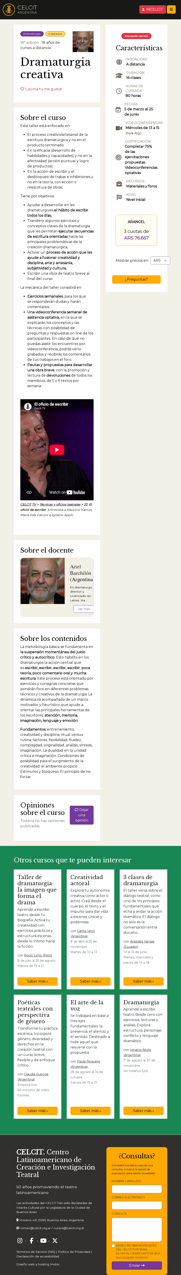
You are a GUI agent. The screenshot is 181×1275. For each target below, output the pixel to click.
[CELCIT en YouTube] (43, 1240)
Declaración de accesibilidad (37, 1256)
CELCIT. (30, 1152)
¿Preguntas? (136, 279)
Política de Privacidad (74, 1251)
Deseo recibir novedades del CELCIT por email (138, 1251)
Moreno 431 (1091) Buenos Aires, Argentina (51, 1220)
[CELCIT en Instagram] (19, 1240)
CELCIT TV (28, 504)
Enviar (135, 1265)
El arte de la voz (87, 1005)
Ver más (84, 609)
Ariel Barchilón (80, 569)
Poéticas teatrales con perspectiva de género (35, 1012)
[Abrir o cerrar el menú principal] (171, 9)
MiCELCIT (154, 9)
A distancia (55, 33)
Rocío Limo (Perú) (38, 955)
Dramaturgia (32, 33)
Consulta (119, 1213)
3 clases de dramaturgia (140, 880)
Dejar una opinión (82, 815)
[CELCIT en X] (54, 1240)
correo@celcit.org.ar (35, 1228)
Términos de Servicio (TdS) (35, 1251)
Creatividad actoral (86, 880)
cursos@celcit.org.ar (69, 1228)
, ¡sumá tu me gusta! (43, 89)
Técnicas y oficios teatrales (60, 504)
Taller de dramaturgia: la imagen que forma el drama (37, 890)
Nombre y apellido (126, 1181)
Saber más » (37, 981)
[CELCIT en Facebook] (31, 1240)
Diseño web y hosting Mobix (37, 1264)
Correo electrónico (128, 1197)
